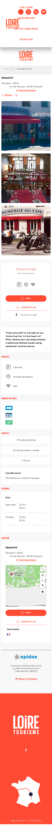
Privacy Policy (35, 821)
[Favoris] (28, 12)
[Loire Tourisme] (13, 24)
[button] (36, 12)
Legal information (18, 821)
